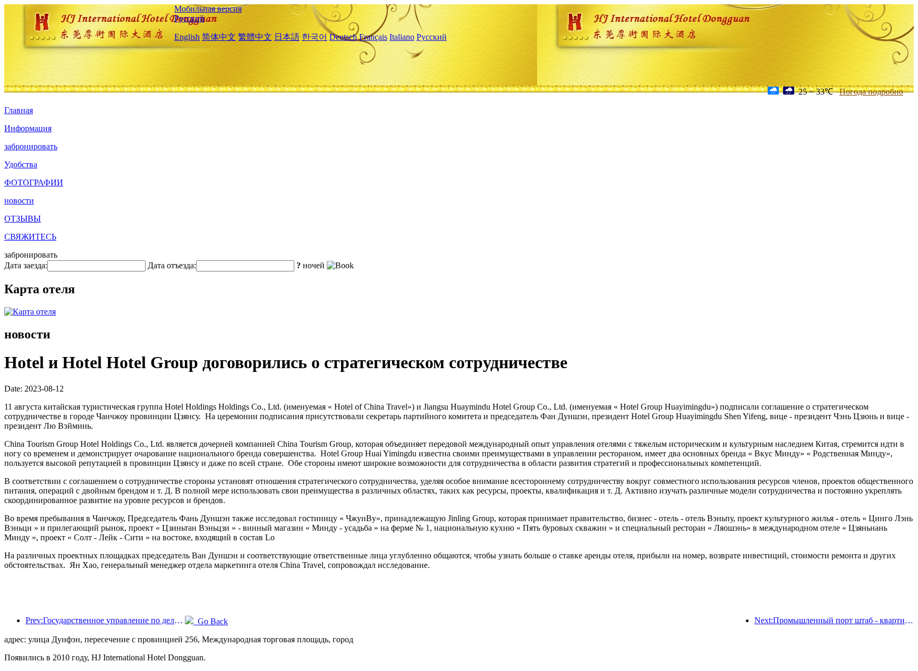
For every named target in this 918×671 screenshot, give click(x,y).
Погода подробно (871, 91)
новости (19, 200)
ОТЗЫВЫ (22, 218)
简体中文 (219, 36)
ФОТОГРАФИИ (33, 182)
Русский (189, 18)
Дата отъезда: (172, 265)
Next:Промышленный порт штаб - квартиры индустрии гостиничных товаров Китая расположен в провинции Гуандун (834, 620)
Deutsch (343, 36)
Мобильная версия (208, 8)
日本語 (287, 36)
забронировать (30, 146)
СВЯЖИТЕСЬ (30, 236)
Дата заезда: (25, 265)
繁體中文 (255, 36)
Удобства (20, 164)
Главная (18, 110)
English (187, 36)
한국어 (314, 36)
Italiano (401, 36)
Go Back (210, 621)
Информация (28, 128)
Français (373, 36)
